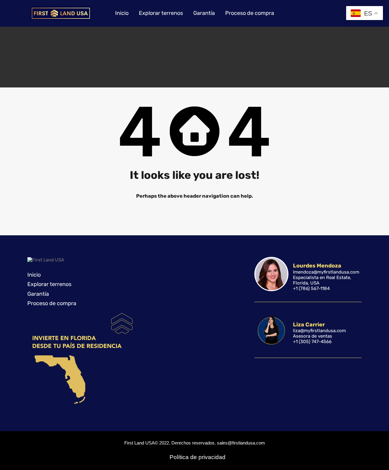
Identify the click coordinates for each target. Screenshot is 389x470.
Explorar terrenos (161, 13)
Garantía (204, 13)
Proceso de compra (249, 13)
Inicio (122, 13)
